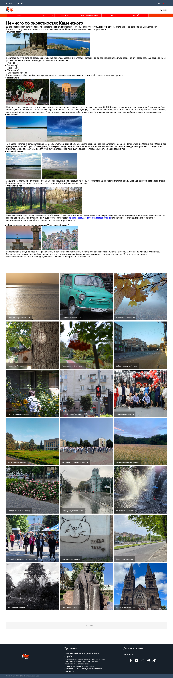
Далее (90, 625)
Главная (19, 15)
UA (159, 3)
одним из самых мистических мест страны (90, 218)
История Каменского (89, 15)
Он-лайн (136, 15)
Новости (41, 15)
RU (164, 3)
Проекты (64, 15)
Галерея (113, 15)
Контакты (128, 654)
